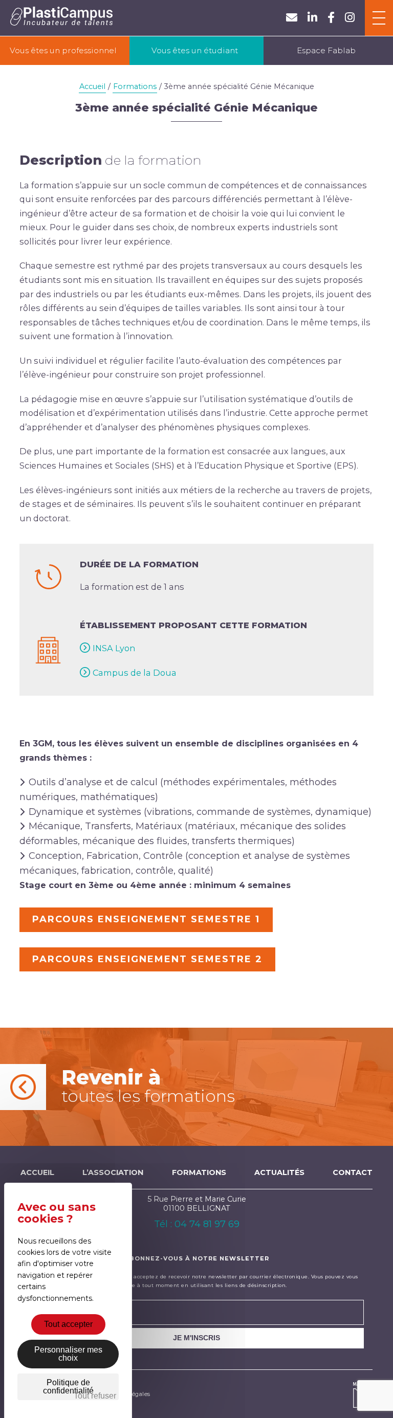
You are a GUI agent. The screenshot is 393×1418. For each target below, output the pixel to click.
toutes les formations (148, 1085)
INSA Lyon (114, 648)
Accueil (92, 86)
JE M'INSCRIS (196, 1338)
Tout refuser (95, 1395)
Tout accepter (68, 1324)
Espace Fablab (326, 50)
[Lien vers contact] (291, 18)
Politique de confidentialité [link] (68, 1386)
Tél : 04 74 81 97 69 (196, 1224)
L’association (112, 1172)
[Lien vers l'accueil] (61, 18)
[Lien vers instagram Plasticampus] (350, 18)
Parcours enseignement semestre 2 (147, 959)
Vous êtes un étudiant (194, 50)
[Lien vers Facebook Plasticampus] (331, 18)
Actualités (279, 1172)
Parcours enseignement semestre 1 (146, 919)
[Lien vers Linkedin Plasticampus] (312, 18)
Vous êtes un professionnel (63, 50)
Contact (353, 1172)
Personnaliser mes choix (68, 1353)
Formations (135, 86)
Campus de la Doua (135, 673)
